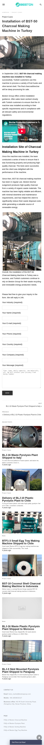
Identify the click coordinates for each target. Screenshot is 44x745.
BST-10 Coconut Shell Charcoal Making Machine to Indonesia (21, 585)
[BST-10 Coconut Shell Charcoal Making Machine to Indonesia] (22, 565)
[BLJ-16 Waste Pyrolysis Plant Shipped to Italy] (22, 437)
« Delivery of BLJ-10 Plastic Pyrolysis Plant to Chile (21, 415)
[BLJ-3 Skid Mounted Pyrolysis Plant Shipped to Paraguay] (22, 651)
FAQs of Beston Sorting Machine (15, 727)
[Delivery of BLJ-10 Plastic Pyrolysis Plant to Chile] (22, 479)
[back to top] (39, 737)
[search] (40, 4)
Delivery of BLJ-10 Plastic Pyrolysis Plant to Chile (17, 499)
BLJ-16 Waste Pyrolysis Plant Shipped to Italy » (24, 406)
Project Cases (17, 12)
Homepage (5, 12)
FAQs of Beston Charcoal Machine (15, 720)
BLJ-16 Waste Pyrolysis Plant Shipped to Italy (20, 456)
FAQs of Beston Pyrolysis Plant (14, 723)
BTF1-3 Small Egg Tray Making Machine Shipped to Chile (21, 542)
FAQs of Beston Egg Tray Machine (15, 730)
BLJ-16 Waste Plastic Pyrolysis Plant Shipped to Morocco (21, 627)
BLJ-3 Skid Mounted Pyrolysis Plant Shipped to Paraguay (20, 670)
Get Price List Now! (19, 742)
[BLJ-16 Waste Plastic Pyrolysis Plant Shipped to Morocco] (22, 608)
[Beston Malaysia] (24, 4)
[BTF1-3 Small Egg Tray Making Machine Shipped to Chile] (22, 522)
